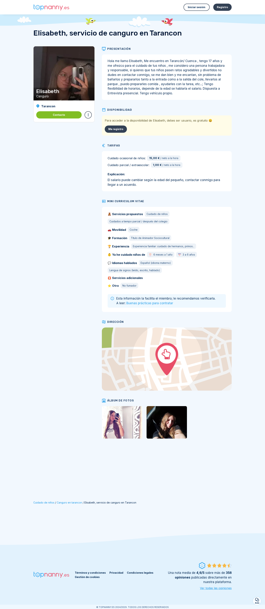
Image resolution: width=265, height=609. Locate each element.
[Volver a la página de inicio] (51, 7)
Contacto (59, 114)
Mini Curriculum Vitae (125, 201)
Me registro (115, 129)
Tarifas (113, 145)
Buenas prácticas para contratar (149, 303)
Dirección (115, 322)
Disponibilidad (119, 109)
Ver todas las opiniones (216, 588)
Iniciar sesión (196, 7)
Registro (222, 7)
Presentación (119, 48)
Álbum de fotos (120, 400)
